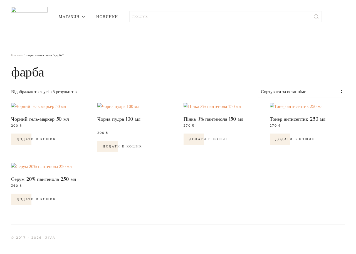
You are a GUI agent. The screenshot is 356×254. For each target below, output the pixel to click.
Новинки (107, 16)
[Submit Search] (316, 16)
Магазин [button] (69, 16)
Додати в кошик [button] (36, 139)
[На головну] (29, 17)
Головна (16, 55)
